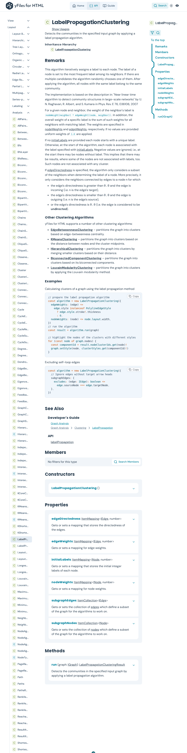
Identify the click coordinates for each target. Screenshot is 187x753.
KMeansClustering (64, 239)
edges (95, 607)
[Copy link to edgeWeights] (117, 541)
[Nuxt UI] (25, 5)
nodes (95, 630)
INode (95, 559)
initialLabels (59, 140)
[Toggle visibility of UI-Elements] (177, 6)
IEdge (104, 519)
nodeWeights (53, 129)
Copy (136, 296)
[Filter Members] (152, 33)
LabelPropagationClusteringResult (102, 665)
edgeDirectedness (59, 170)
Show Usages (60, 29)
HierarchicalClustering (67, 249)
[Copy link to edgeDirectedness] (124, 519)
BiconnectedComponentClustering (76, 258)
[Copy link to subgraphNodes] (111, 623)
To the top (158, 40)
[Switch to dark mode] (171, 6)
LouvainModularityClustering (72, 268)
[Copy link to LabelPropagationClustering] (133, 22)
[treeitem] (93, 50)
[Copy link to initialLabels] (115, 559)
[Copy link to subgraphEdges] (110, 600)
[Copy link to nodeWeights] (117, 582)
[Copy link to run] (127, 665)
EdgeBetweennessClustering (72, 230)
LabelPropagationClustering (73, 49)
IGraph (72, 665)
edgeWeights (78, 129)
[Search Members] (158, 33)
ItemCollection (87, 600)
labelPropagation (62, 442)
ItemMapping (90, 519)
